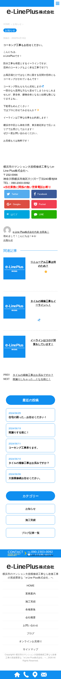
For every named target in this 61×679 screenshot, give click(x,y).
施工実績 (30, 520)
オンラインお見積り (30, 641)
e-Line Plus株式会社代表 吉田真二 (31, 232)
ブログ (30, 633)
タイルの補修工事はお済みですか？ (33, 375)
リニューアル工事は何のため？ (43, 264)
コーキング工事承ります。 (24, 447)
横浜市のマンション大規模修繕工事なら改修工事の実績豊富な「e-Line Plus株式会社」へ (30, 575)
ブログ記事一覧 (30, 533)
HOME (30, 585)
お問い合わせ (30, 625)
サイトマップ (30, 649)
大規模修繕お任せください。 (25, 478)
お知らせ (8, 240)
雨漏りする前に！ (19, 432)
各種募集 (30, 609)
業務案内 (30, 593)
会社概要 (30, 617)
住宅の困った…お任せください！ (28, 417)
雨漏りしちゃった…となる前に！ (32, 379)
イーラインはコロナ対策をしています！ (43, 342)
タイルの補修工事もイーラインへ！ (43, 303)
